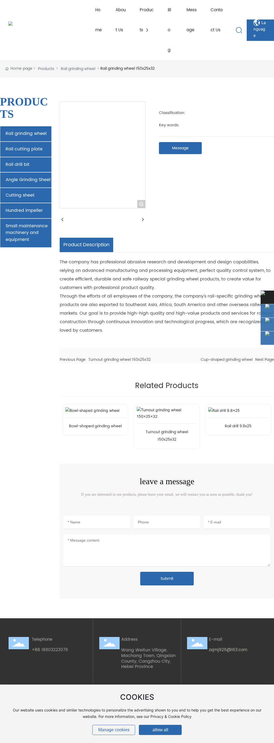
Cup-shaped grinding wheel (227, 360)
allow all (160, 730)
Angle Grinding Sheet (28, 179)
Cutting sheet (20, 195)
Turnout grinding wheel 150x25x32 (119, 360)
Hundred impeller (24, 210)
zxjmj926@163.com (228, 650)
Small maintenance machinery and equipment (27, 232)
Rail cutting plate (24, 149)
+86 (36, 650)
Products (46, 69)
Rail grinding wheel (78, 69)
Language (259, 23)
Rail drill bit (17, 164)
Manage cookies (114, 730)
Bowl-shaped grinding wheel (95, 426)
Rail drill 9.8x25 (238, 426)
